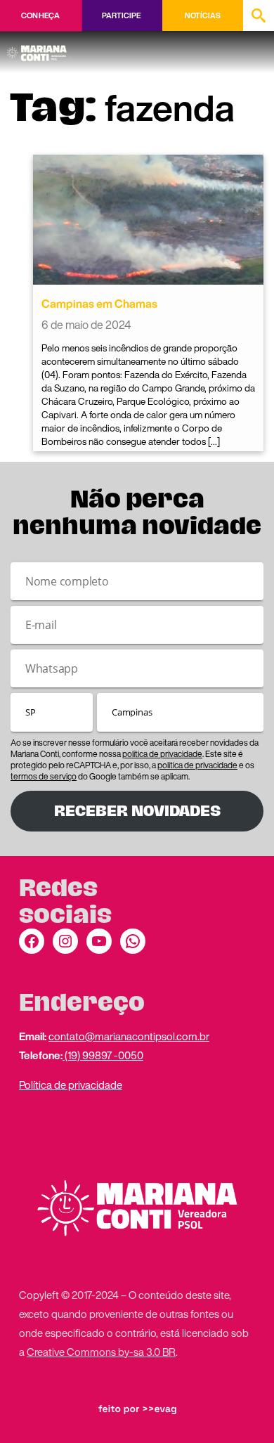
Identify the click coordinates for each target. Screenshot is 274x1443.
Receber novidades (137, 810)
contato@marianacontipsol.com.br (128, 1036)
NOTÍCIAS (203, 15)
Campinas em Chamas (99, 303)
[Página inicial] (39, 48)
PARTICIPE (121, 15)
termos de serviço (44, 776)
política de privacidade (162, 754)
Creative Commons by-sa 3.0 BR (101, 1351)
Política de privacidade (70, 1084)
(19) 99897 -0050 (103, 1055)
